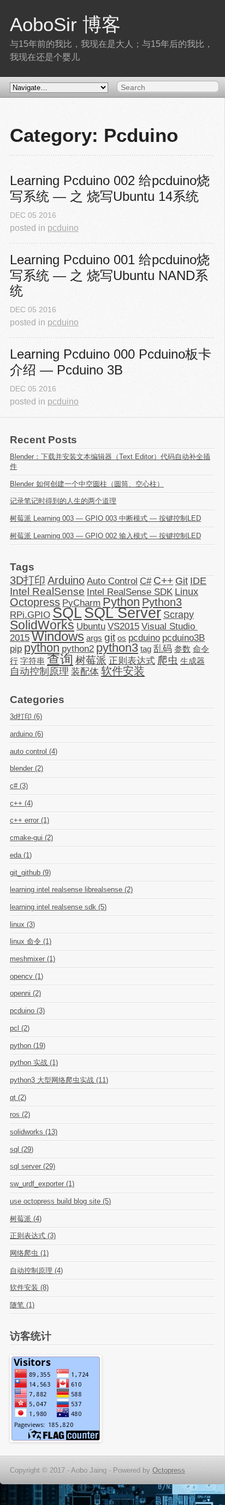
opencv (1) (26, 976)
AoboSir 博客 (65, 24)
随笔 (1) (22, 1305)
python (42, 648)
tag (145, 649)
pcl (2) (19, 1028)
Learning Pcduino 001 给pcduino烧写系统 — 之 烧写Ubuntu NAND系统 (110, 275)
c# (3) (19, 786)
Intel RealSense (47, 591)
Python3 (162, 602)
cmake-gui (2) (31, 838)
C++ (163, 580)
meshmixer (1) (32, 959)
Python (121, 602)
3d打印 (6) (26, 716)
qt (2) (18, 1097)
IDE (198, 580)
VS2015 (123, 626)
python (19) (27, 1046)
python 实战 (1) (34, 1062)
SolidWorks (42, 625)
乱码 (162, 648)
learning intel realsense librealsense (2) (71, 889)
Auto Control (112, 581)
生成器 (192, 661)
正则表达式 (132, 660)
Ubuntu (90, 626)
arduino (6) (26, 734)
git (109, 637)
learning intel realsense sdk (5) (58, 907)
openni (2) (25, 993)
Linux (186, 591)
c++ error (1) (29, 820)
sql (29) (21, 1149)
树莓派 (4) (26, 1219)
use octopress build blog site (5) (60, 1201)
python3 (117, 648)
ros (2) (20, 1114)
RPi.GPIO (30, 615)
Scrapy (178, 614)
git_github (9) (30, 873)
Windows (58, 636)
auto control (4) (33, 751)
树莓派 (90, 660)
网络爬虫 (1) (29, 1253)
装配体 (85, 671)
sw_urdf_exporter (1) (42, 1184)
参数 (182, 649)
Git (181, 580)
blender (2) (26, 768)
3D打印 (27, 580)
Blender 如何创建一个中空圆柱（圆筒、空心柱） (87, 484)
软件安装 (123, 671)
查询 (60, 659)
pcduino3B (183, 638)
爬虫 (167, 660)
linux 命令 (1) (30, 941)
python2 (78, 648)
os (121, 638)
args (94, 638)
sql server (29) (32, 1166)
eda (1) (21, 855)
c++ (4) (21, 803)
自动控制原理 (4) (36, 1270)
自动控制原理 (39, 671)
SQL (67, 613)
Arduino (66, 580)
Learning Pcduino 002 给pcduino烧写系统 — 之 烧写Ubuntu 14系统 (110, 188)
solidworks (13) (33, 1132)
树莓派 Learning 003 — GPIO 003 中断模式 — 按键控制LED (105, 518)
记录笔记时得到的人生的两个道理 (63, 501)
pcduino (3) (27, 1011)
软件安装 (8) (29, 1287)
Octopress (35, 602)
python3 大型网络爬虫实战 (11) (59, 1080)
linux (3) (22, 924)
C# (145, 581)
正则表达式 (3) (33, 1236)
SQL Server (122, 613)
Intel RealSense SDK (130, 592)
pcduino (63, 228)
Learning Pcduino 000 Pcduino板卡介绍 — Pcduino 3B (110, 362)
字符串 (32, 661)
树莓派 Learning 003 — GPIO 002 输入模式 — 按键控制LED (105, 536)
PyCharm (81, 603)
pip (16, 648)
